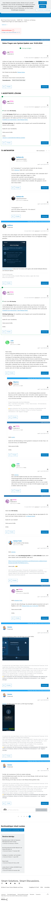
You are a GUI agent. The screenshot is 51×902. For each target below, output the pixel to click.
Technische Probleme (7, 850)
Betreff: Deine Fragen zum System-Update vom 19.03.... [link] (15, 21)
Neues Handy (5, 861)
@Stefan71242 (18, 600)
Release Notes (21, 72)
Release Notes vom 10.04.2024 (30, 606)
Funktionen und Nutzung (29, 20)
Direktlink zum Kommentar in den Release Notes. (15, 119)
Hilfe (41, 887)
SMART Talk (20, 20)
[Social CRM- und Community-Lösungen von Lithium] (4, 899)
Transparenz (38, 894)
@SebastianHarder (7, 268)
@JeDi (13, 437)
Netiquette (32, 894)
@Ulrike (16, 475)
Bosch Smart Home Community (8, 20)
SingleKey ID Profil (34, 887)
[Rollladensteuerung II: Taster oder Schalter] (46, 150)
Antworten (44, 86)
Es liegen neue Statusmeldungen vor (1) (11, 32)
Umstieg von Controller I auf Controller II (11, 855)
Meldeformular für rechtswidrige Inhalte (12, 830)
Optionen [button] (4, 24)
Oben (47, 894)
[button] (42, 2)
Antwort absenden (41, 810)
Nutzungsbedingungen (11, 894)
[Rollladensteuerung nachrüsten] (49, 150)
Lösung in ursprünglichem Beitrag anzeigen (13, 137)
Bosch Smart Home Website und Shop (13, 887)
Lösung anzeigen (26, 48)
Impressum (3, 894)
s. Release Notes (30, 516)
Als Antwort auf (22, 160)
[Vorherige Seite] (18, 816)
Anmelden (47, 887)
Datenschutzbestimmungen (23, 894)
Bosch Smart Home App (18, 80)
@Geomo (17, 170)
